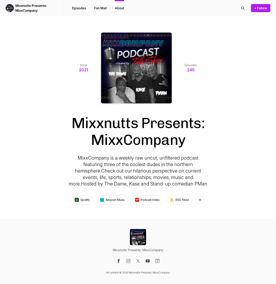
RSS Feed (182, 199)
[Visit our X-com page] (138, 261)
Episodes (79, 8)
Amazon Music (115, 199)
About (119, 8)
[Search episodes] (242, 8)
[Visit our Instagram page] (128, 261)
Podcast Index (150, 199)
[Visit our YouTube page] (148, 261)
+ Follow (260, 8)
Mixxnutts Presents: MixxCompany (31, 8)
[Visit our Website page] (157, 261)
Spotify (85, 199)
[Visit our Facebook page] (119, 261)
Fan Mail (100, 8)
